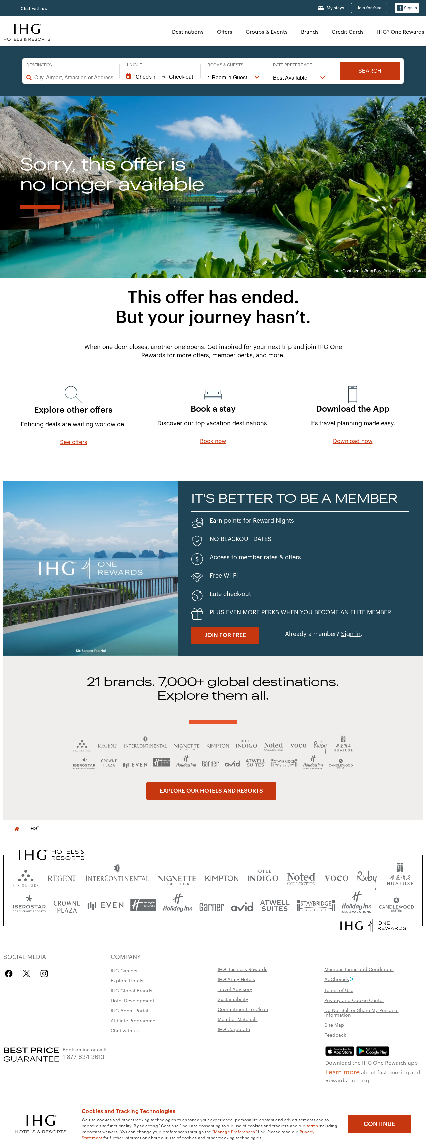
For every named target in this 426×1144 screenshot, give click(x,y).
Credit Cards (348, 31)
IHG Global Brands (131, 990)
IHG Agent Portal (129, 1010)
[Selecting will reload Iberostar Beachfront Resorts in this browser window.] (29, 905)
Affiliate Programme (133, 1020)
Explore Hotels (127, 980)
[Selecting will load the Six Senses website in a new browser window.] (25, 877)
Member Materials (238, 1019)
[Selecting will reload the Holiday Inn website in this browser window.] (178, 905)
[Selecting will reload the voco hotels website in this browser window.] (336, 877)
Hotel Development (132, 1000)
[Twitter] (26, 973)
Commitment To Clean (243, 1009)
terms (312, 1125)
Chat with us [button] (34, 8)
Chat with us (125, 1030)
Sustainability (233, 999)
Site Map (334, 1024)
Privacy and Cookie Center (354, 1000)
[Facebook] (10, 973)
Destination (39, 65)
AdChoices (336, 979)
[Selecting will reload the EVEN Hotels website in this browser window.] (105, 905)
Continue (379, 1124)
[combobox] (73, 77)
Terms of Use (338, 990)
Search (369, 71)
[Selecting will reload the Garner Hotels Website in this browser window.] (211, 905)
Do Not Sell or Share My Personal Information (361, 1012)
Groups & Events (267, 31)
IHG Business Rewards (242, 969)
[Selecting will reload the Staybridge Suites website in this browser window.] (316, 905)
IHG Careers (124, 970)
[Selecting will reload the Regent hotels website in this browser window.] (62, 877)
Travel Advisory (235, 989)
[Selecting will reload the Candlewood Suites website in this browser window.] (396, 905)
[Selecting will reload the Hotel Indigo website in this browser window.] (262, 877)
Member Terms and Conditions (359, 969)
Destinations (188, 31)
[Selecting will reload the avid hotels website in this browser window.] (242, 905)
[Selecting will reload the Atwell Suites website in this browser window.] (275, 905)
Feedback (335, 1034)
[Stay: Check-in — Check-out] (160, 76)
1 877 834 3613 (83, 1056)
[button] (407, 8)
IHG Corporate (234, 1029)
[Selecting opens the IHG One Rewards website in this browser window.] (373, 925)
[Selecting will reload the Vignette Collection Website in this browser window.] (177, 877)
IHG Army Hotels (236, 979)
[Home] (16, 828)
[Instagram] (44, 973)
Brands (310, 31)
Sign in (351, 634)
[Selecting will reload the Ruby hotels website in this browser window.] (367, 877)
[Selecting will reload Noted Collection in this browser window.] (301, 877)
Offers (224, 31)
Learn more (342, 1071)
